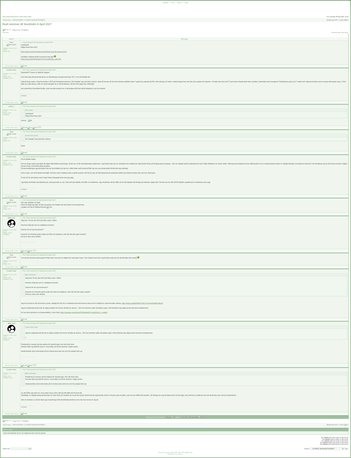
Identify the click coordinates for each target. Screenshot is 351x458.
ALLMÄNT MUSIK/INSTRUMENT (35, 20)
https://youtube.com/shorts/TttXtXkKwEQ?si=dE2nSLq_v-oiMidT (84, 312)
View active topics (26, 16)
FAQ (172, 2)
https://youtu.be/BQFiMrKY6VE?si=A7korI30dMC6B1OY (142, 303)
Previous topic (336, 32)
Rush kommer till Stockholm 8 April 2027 (27, 24)
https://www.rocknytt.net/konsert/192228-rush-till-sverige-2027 (44, 52)
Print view (6, 32)
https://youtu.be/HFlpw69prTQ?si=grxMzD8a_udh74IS (41, 59)
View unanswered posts (11, 16)
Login (186, 2)
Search (179, 2)
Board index (7, 20)
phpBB (167, 452)
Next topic (345, 32)
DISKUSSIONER (17, 20)
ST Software (179, 454)
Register (166, 2)
